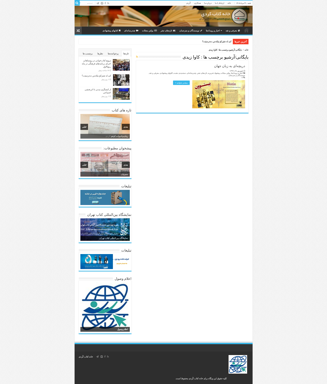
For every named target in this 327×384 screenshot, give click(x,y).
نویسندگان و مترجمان (189, 30)
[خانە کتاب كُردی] (164, 16)
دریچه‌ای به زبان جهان (229, 66)
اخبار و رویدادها (213, 30)
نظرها (100, 53)
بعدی (125, 127)
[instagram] (102, 3)
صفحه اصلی (246, 30)
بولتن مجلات (147, 30)
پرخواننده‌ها (113, 53)
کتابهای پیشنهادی (110, 30)
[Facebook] (105, 3)
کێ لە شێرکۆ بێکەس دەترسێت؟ (216, 41)
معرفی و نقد (231, 30)
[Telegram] (97, 3)
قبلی (84, 127)
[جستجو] (77, 3)
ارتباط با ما (219, 3)
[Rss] (108, 3)
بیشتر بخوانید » (181, 83)
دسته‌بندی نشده (180, 73)
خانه (229, 3)
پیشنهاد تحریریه (214, 73)
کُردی (188, 3)
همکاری (197, 3)
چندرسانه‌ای (129, 30)
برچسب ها (88, 53)
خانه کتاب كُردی (86, 356)
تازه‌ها (126, 53)
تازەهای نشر (166, 30)
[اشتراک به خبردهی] (137, 57)
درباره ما (208, 3)
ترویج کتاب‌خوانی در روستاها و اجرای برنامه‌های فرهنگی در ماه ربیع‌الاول (96, 63)
